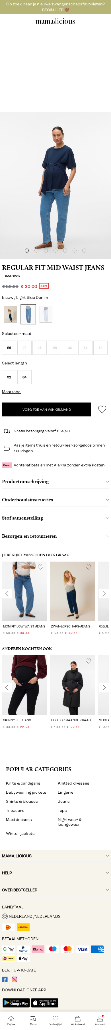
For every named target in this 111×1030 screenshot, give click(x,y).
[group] (24, 599)
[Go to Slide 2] (36, 251)
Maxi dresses (19, 819)
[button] (9, 348)
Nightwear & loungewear (70, 822)
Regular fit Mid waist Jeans (53, 268)
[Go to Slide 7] (84, 251)
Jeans (64, 801)
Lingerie (65, 792)
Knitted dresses (73, 783)
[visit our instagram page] (14, 981)
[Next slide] (104, 594)
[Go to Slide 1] (27, 251)
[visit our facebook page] (5, 981)
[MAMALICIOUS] (55, 23)
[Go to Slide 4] (55, 251)
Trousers (15, 810)
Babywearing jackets (26, 792)
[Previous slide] (7, 594)
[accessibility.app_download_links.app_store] (44, 1008)
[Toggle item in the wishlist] (102, 409)
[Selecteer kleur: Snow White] (46, 314)
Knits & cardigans (23, 783)
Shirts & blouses (22, 801)
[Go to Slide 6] (75, 251)
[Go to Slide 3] (46, 251)
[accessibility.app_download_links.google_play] (16, 1008)
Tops (62, 810)
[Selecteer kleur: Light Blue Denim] (28, 314)
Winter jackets (20, 833)
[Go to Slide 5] (65, 251)
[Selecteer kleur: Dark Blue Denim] (10, 314)
